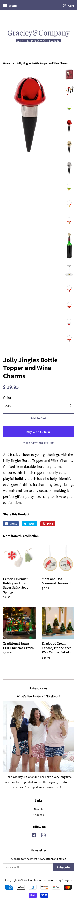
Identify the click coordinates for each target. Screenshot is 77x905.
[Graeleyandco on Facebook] (33, 836)
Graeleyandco (37, 880)
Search (38, 809)
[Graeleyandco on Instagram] (43, 836)
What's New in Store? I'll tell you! (38, 696)
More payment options (38, 442)
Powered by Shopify (59, 880)
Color (7, 397)
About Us (38, 815)
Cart (71, 6)
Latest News (38, 688)
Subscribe (63, 867)
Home (6, 63)
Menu (12, 5)
